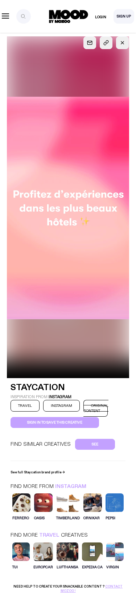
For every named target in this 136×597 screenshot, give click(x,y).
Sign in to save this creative (54, 422)
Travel (49, 535)
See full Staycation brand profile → (38, 472)
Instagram (70, 486)
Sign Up (124, 16)
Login (100, 17)
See (95, 444)
